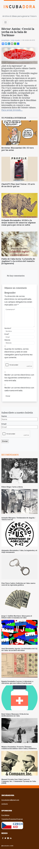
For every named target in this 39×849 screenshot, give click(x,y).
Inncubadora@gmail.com (10, 800)
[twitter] (5, 838)
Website (7, 340)
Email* (6, 334)
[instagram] (8, 838)
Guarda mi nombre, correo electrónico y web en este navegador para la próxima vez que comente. (18, 353)
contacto (4, 804)
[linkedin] (10, 838)
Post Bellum (5, 815)
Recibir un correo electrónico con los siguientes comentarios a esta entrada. (19, 377)
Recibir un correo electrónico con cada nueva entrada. (19, 389)
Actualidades (5, 40)
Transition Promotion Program (12, 819)
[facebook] (2, 838)
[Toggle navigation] (5, 22)
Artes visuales (15, 40)
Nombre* (7, 328)
